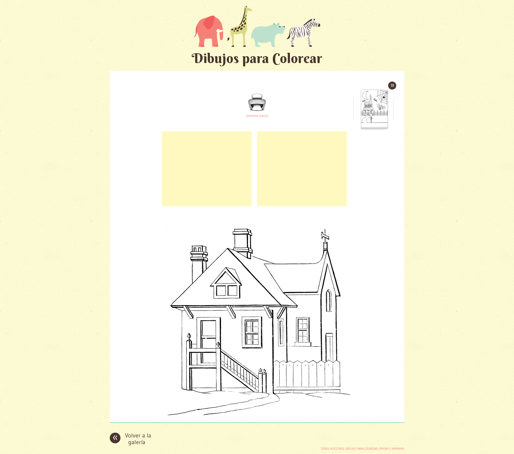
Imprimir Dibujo (257, 116)
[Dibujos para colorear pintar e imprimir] (257, 26)
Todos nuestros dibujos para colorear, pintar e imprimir (362, 449)
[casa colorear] (257, 413)
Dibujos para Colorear (257, 58)
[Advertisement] (207, 168)
